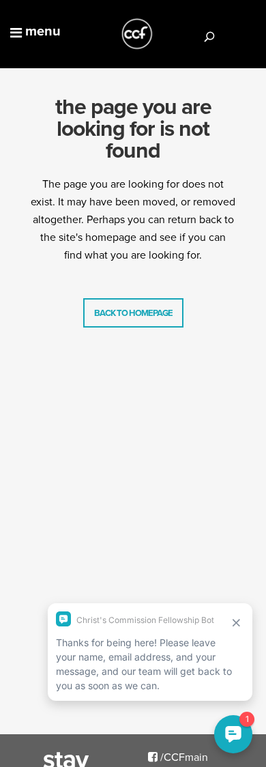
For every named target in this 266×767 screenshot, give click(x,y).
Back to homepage (133, 312)
